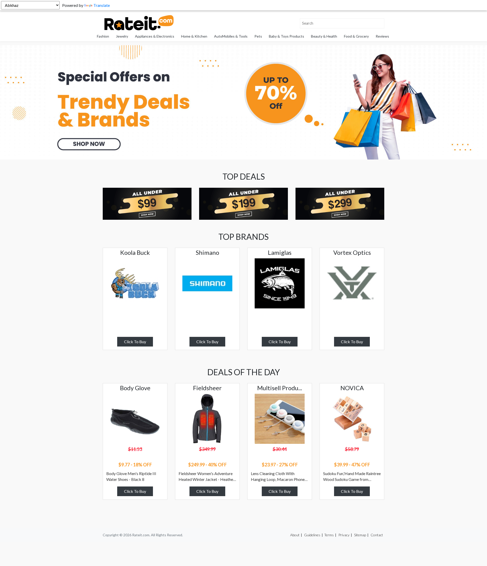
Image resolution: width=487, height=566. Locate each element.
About (295, 535)
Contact (377, 535)
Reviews (382, 36)
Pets (258, 36)
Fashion (103, 36)
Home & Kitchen (194, 36)
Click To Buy (135, 341)
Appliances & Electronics (154, 36)
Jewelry (122, 36)
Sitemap (360, 535)
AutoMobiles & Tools (231, 36)
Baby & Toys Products (286, 36)
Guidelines (312, 535)
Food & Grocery (356, 36)
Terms (329, 535)
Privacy (344, 535)
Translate (101, 5)
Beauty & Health (324, 36)
